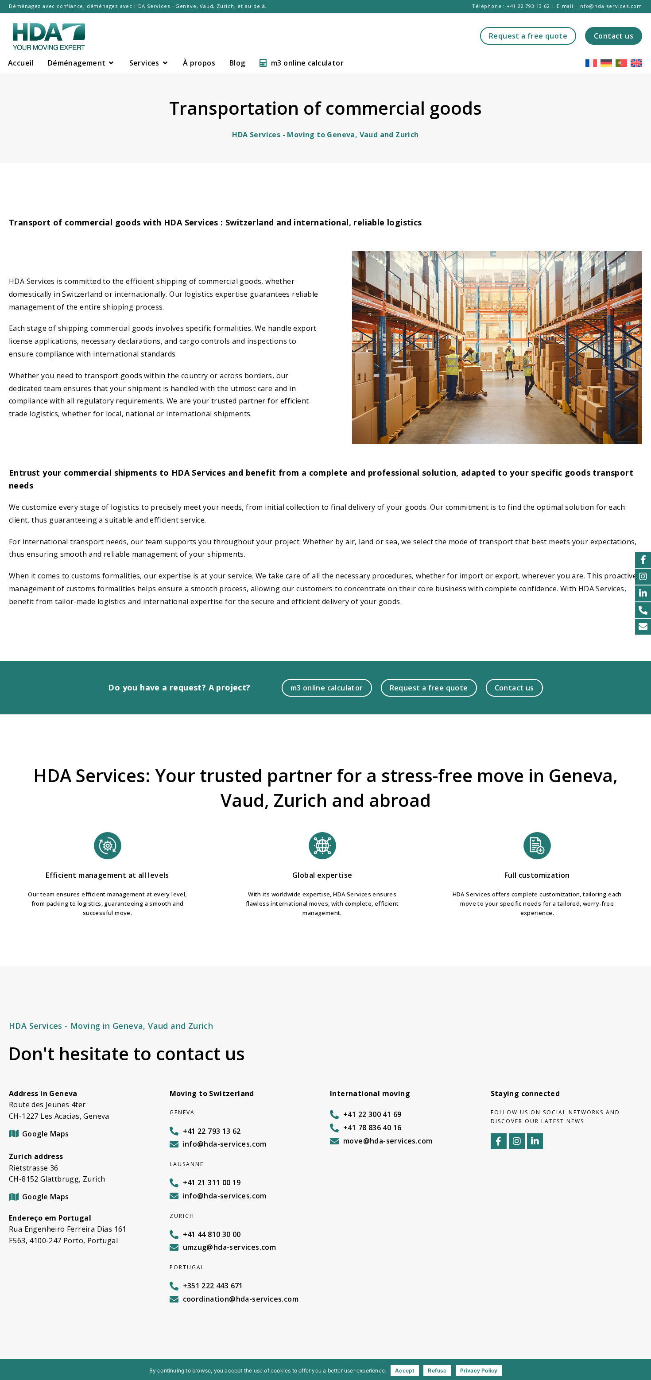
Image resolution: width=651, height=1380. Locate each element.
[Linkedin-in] (643, 593)
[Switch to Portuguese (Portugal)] (621, 63)
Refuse (437, 1370)
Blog (237, 63)
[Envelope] (643, 627)
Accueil (21, 63)
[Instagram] (643, 577)
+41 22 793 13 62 (528, 6)
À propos (199, 63)
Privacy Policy (479, 1370)
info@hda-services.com (610, 6)
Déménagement (77, 63)
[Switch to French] (591, 63)
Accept (405, 1370)
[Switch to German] (606, 63)
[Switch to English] (636, 63)
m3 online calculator (307, 63)
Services (144, 63)
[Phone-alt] (643, 610)
